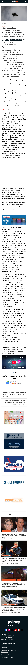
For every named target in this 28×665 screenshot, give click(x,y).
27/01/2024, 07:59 (8, 42)
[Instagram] (8, 40)
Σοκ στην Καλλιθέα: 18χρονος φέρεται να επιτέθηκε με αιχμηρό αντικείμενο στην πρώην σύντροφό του (13, 609)
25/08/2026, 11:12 (5, 612)
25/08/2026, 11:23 (5, 587)
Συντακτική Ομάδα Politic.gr (14, 612)
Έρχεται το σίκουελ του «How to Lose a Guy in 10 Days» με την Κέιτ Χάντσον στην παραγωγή (14, 536)
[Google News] (21, 40)
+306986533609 (8, 639)
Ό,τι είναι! (8, 555)
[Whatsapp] (11, 40)
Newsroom (11, 587)
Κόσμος (3, 26)
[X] (6, 40)
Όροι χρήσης (5, 644)
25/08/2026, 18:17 (5, 538)
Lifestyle (4, 555)
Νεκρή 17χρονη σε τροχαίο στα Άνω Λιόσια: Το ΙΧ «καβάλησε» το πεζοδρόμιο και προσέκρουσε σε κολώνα (13, 585)
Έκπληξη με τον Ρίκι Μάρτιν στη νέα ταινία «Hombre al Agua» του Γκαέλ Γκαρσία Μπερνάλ (14, 560)
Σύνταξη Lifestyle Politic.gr (14, 538)
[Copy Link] (18, 40)
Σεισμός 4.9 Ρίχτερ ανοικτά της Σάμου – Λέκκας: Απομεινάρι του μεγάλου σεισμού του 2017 (14, 394)
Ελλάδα (3, 604)
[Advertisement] (14, 173)
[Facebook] (3, 40)
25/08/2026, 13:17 (5, 563)
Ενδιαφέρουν (9, 604)
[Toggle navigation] (2, 1)
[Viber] (13, 40)
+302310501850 (8, 637)
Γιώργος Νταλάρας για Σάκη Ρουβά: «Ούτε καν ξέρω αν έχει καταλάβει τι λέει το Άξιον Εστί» (14, 402)
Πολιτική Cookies (6, 647)
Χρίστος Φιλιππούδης (10, 44)
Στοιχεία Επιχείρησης (7, 657)
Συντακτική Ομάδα (6, 654)
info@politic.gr (9, 635)
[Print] (16, 40)
